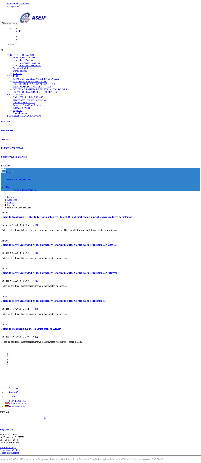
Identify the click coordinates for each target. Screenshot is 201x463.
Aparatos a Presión (21, 108)
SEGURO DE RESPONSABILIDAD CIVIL (34, 84)
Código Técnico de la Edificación (28, 97)
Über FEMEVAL (17, 406)
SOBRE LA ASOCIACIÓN (20, 55)
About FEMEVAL (17, 403)
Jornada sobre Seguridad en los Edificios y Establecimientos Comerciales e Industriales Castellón (59, 244)
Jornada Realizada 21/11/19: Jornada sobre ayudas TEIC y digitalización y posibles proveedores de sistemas (66, 216)
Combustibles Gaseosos (24, 102)
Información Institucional (30, 63)
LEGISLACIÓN (15, 94)
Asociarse (17, 73)
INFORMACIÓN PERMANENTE (30, 81)
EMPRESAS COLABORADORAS (24, 116)
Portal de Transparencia (18, 3)
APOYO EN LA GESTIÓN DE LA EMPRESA (36, 79)
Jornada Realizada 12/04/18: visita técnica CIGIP (31, 328)
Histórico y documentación (19, 179)
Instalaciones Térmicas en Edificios (29, 100)
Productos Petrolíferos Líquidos (27, 105)
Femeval (11, 197)
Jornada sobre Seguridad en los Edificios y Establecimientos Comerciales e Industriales (53, 300)
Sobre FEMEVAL (17, 401)
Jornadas (10, 172)
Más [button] (7, 187)
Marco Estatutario (27, 60)
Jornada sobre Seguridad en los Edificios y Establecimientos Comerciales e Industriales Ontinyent (59, 272)
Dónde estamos (20, 71)
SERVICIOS (13, 76)
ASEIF (10, 202)
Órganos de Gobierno (23, 68)
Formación (14, 392)
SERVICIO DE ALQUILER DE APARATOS (35, 92)
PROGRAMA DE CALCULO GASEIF (32, 86)
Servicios (13, 388)
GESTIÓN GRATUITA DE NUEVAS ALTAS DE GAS (40, 89)
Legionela (17, 110)
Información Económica (30, 65)
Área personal (13, 6)
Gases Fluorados (20, 113)
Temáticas (13, 396)
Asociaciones (13, 199)
